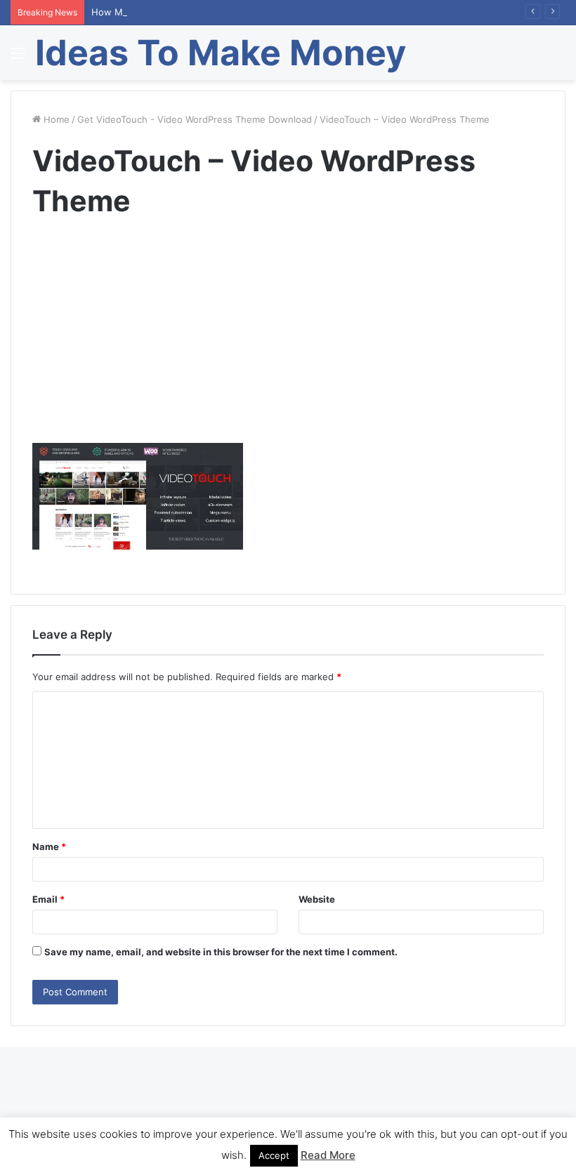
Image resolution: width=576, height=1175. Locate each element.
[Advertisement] (288, 344)
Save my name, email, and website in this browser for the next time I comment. (221, 951)
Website (317, 899)
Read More (328, 1155)
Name (49, 846)
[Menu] (18, 58)
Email (48, 899)
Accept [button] (273, 1155)
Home (55, 119)
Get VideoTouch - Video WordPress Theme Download (194, 119)
